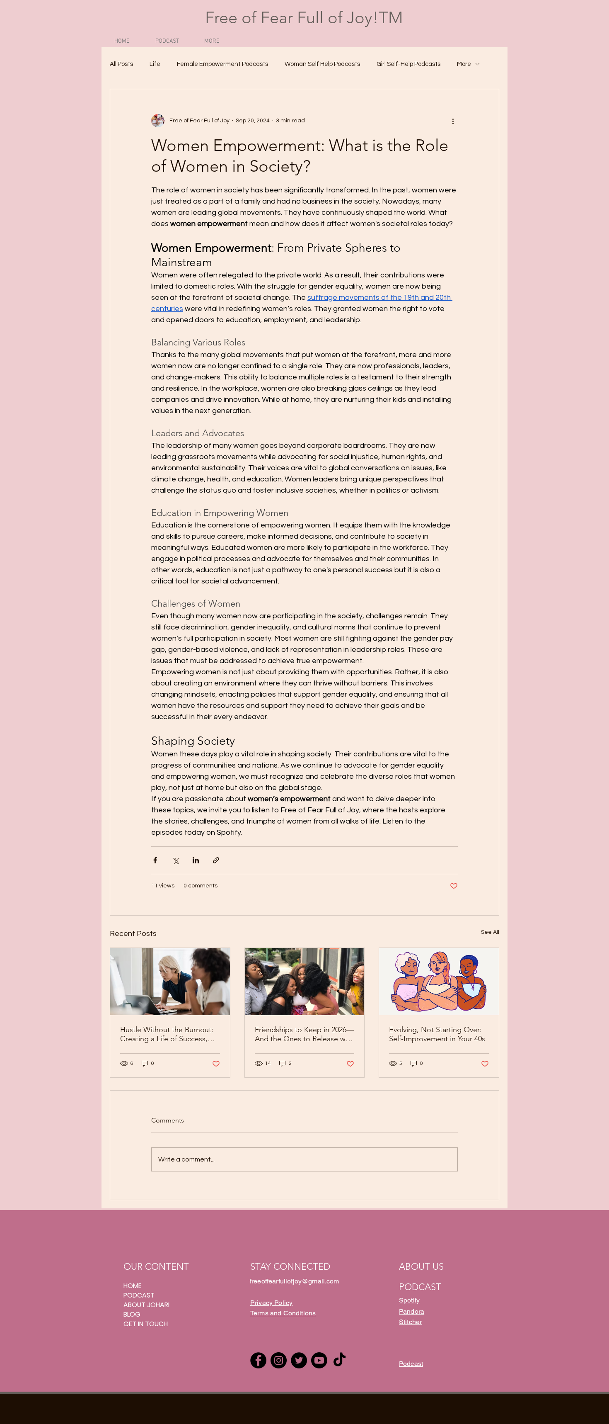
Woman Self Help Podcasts (322, 64)
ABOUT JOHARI (146, 1305)
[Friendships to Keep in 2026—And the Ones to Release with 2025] (305, 981)
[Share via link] (216, 860)
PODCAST (139, 1295)
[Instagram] (279, 1360)
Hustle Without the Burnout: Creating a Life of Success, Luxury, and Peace (166, 1034)
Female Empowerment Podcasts (222, 64)
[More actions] (453, 121)
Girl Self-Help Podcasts (408, 64)
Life (155, 64)
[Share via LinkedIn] (196, 860)
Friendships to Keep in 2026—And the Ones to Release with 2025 (304, 1034)
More (464, 64)
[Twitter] (299, 1360)
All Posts (121, 64)
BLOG (131, 1314)
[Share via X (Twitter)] (175, 860)
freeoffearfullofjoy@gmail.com (294, 1281)
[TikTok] (339, 1360)
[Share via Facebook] (155, 860)
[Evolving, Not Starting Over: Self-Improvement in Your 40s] (439, 981)
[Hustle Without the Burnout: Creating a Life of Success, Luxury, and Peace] (170, 981)
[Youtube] (319, 1360)
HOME (132, 1285)
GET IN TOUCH (145, 1324)
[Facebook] (258, 1360)
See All (490, 932)
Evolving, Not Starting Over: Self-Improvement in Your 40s (437, 1034)
